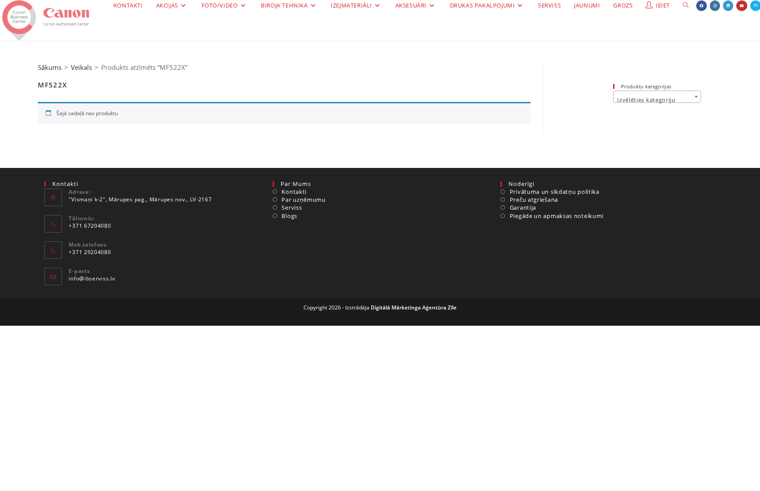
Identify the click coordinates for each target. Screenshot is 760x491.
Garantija (523, 207)
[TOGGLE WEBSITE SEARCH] (685, 5)
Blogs (289, 216)
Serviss (291, 207)
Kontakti (294, 192)
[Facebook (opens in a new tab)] (701, 5)
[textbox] (657, 100)
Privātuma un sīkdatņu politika (554, 192)
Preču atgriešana (534, 199)
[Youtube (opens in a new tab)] (741, 5)
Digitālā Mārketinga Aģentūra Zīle (414, 307)
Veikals (81, 67)
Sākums (50, 67)
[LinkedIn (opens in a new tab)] (728, 5)
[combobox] (657, 97)
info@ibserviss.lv (92, 278)
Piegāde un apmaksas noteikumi (556, 216)
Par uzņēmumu (303, 199)
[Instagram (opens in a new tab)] (715, 5)
